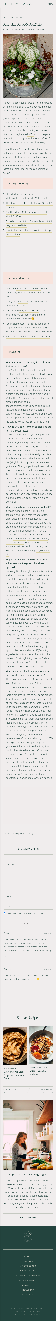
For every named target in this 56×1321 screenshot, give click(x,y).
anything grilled (14, 374)
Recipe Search (28, 1270)
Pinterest (28, 1285)
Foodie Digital (34, 1314)
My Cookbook (28, 1266)
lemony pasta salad (37, 538)
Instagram (28, 1290)
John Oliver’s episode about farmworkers (28, 336)
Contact (28, 1261)
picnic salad (19, 538)
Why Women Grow (29, 310)
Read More (28, 1217)
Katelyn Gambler (32, 1311)
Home (5, 17)
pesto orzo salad (15, 542)
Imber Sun (23, 301)
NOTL (30, 134)
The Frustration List (35, 324)
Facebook (28, 1294)
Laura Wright (18, 29)
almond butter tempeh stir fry (21, 498)
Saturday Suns (16, 17)
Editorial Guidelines (28, 1275)
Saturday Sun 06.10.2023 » (47, 1091)
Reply (6, 956)
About (28, 1256)
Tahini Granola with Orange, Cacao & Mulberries (38, 1071)
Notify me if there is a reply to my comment (25, 913)
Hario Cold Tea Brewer (28, 288)
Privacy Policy (28, 1280)
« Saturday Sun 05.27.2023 (10, 1091)
